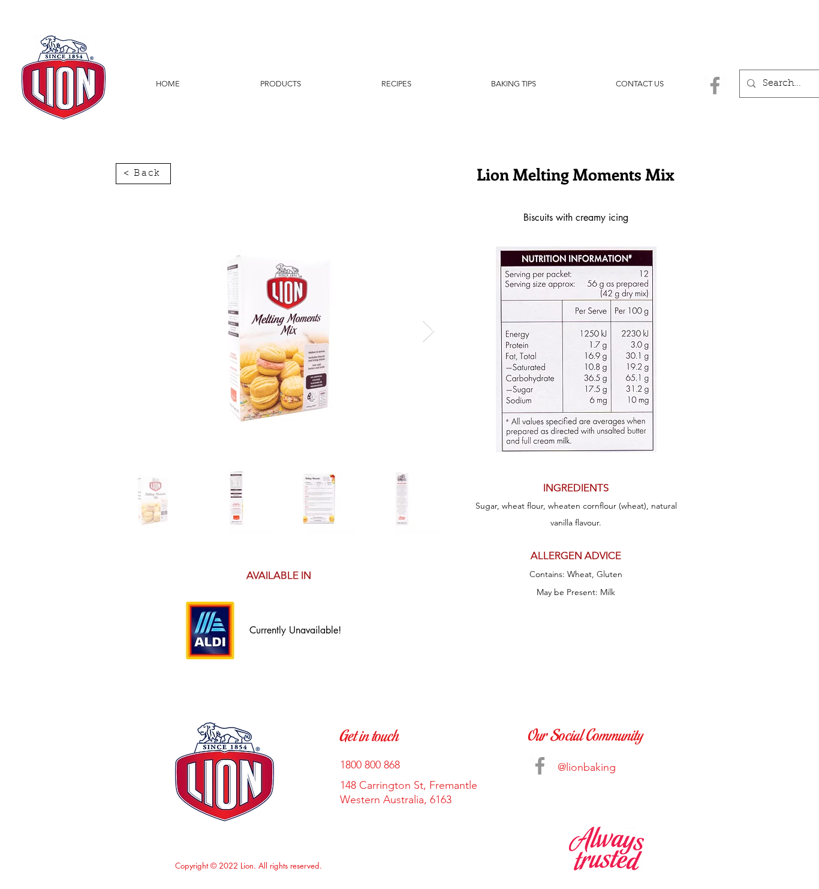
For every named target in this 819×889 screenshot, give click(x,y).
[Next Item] (428, 331)
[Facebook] (715, 85)
